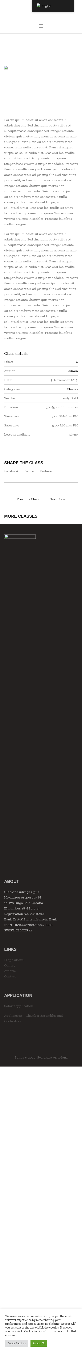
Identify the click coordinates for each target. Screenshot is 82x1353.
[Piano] (41, 87)
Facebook (11, 471)
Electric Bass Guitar (10, 499)
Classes (41, 49)
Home (28, 49)
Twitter (29, 471)
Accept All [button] (39, 1343)
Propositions (14, 960)
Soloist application (18, 1006)
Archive (10, 971)
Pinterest (47, 471)
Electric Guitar (71, 499)
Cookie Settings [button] (17, 1343)
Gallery (9, 965)
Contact (10, 976)
